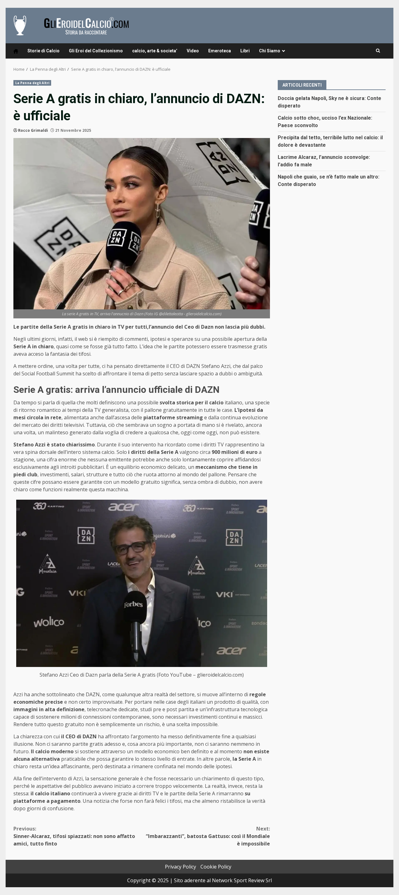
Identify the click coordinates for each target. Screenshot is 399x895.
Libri (245, 50)
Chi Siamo (269, 50)
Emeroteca (219, 50)
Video (193, 50)
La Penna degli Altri (32, 83)
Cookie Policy (215, 866)
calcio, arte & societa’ (154, 50)
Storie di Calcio (43, 50)
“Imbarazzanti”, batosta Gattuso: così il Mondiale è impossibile (208, 836)
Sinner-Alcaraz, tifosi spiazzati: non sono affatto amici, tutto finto (74, 836)
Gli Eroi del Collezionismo (96, 50)
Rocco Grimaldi (33, 130)
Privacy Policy (180, 866)
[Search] (378, 51)
